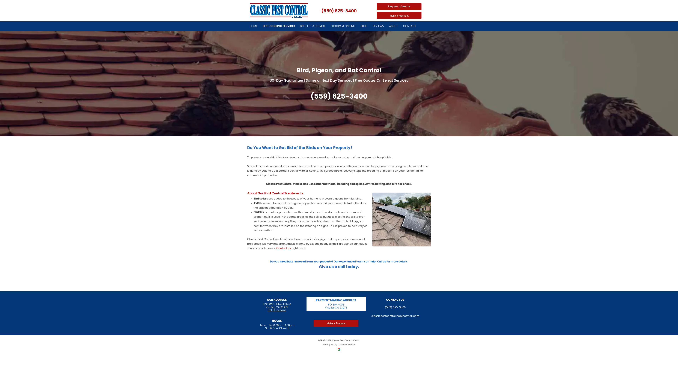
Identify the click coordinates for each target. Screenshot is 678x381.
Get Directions (276, 310)
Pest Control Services (279, 26)
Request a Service (399, 6)
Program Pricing (343, 26)
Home (253, 26)
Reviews (378, 26)
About (393, 26)
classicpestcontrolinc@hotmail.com (395, 316)
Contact (409, 26)
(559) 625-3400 (339, 11)
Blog (364, 26)
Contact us (283, 248)
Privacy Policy (330, 345)
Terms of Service (347, 345)
